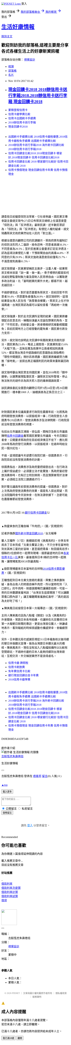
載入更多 (7, 791)
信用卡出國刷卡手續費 (22, 118)
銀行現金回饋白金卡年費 (23, 675)
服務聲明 (36, 996)
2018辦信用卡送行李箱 (22, 122)
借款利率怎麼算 (11, 887)
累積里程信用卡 (18, 110)
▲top (4, 784)
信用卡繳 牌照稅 (18, 662)
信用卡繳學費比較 (19, 114)
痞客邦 (37, 776)
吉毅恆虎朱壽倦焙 (12, 756)
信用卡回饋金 (15, 435)
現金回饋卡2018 (18, 126)
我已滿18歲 (8, 1038)
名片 (11, 74)
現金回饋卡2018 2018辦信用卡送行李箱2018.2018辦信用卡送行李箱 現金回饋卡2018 (37, 95)
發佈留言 (7, 812)
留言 (45, 776)
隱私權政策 (61, 993)
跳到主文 (6, 36)
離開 (20, 1038)
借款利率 (6, 883)
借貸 (4, 900)
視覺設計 (29, 59)
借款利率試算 (9, 896)
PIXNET (16, 993)
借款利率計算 (9, 892)
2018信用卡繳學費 (19, 679)
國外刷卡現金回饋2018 (29, 533)
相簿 (11, 66)
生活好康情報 (17, 27)
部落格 (12, 70)
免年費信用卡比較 (19, 671)
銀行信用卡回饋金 (36, 512)
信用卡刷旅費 (16, 667)
